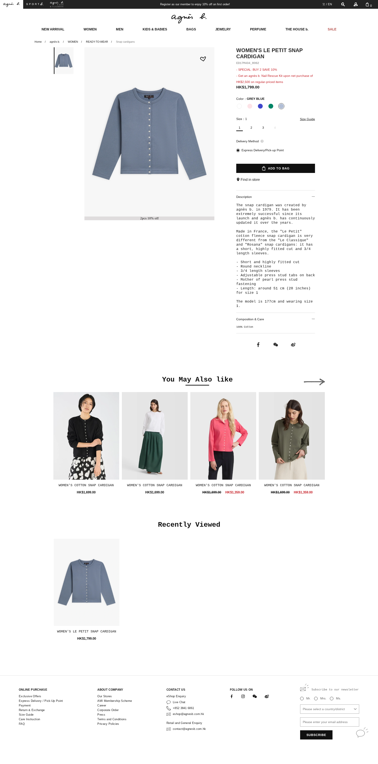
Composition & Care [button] (250, 319)
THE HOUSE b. (296, 29)
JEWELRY (223, 29)
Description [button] (244, 197)
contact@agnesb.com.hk (189, 729)
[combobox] (329, 709)
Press (101, 714)
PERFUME (258, 29)
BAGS (191, 29)
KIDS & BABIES (155, 29)
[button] (314, 380)
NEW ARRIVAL (53, 29)
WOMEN (90, 29)
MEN (119, 29)
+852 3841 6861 (183, 708)
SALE (332, 29)
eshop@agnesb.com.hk (188, 714)
